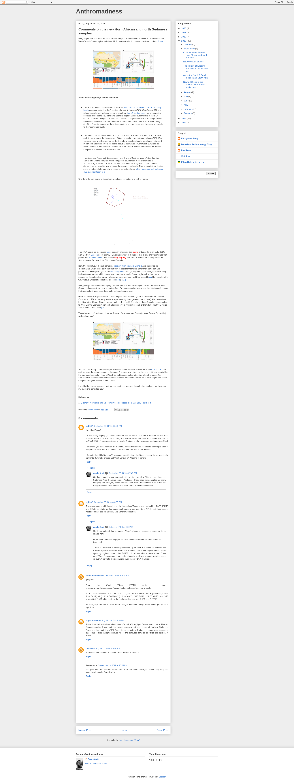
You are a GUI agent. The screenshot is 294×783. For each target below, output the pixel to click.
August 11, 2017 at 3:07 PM (108, 648)
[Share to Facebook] (124, 409)
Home (124, 730)
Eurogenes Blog (189, 138)
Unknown (90, 648)
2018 (184, 32)
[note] (143, 113)
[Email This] (115, 409)
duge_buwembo (93, 620)
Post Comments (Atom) (129, 740)
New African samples (193, 61)
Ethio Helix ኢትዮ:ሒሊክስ (193, 162)
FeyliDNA (186, 150)
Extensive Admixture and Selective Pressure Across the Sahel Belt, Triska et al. (116, 403)
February (188, 109)
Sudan (160, 41)
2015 (184, 118)
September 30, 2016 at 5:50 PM (108, 426)
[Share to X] (121, 409)
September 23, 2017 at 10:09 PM (112, 665)
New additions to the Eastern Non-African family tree (194, 84)
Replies (92, 468)
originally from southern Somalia (128, 266)
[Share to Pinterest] (127, 409)
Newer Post (84, 730)
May (186, 105)
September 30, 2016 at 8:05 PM (108, 502)
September (189, 48)
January (188, 113)
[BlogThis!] (118, 409)
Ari (150, 277)
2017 (184, 37)
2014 (184, 122)
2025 (184, 28)
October (188, 44)
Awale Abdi (98, 473)
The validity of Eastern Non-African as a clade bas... (195, 68)
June (186, 100)
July (186, 96)
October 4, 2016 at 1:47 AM (117, 575)
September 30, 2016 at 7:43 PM (123, 473)
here (108, 252)
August (187, 92)
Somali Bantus (133, 113)
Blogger (162, 777)
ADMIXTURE (157, 369)
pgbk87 (89, 426)
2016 (184, 41)
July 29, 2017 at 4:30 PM (113, 620)
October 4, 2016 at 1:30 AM (121, 527)
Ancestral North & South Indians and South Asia (195, 76)
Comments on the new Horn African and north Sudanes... (195, 55)
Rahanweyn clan (117, 271)
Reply (88, 462)
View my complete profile (96, 763)
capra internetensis (95, 575)
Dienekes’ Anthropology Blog (196, 144)
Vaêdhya (185, 156)
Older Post (162, 730)
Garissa (94, 255)
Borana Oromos (95, 257)
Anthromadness (99, 11)
